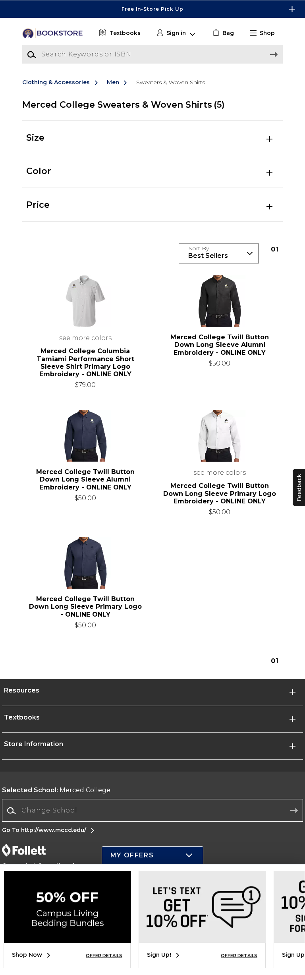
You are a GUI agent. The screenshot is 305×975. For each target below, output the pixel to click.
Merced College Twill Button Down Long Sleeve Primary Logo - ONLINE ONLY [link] (85, 606)
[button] (152, 9)
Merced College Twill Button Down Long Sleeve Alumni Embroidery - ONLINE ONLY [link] (219, 344)
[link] (222, 33)
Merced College (56, 790)
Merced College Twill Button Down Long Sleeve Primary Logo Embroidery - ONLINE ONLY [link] (219, 493)
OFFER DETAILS (104, 955)
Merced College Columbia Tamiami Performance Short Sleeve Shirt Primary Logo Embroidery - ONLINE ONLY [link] (85, 362)
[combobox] (152, 810)
